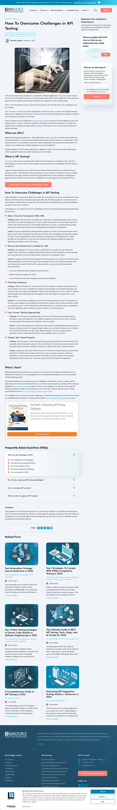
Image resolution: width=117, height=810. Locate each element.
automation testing (20, 386)
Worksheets (9, 780)
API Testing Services (48, 759)
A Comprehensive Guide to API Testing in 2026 (19, 693)
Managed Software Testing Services (53, 774)
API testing (9, 161)
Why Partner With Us (57, 10)
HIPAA (61, 579)
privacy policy (101, 91)
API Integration (60, 701)
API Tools (17, 698)
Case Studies (9, 759)
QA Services (33, 10)
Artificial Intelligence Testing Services (54, 762)
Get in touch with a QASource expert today (37, 391)
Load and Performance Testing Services (54, 771)
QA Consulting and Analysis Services (53, 783)
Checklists (8, 762)
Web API (58, 639)
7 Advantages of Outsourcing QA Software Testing (28, 185)
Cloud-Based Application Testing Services (55, 768)
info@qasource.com (88, 765)
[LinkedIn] (79, 785)
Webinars (8, 777)
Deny (102, 801)
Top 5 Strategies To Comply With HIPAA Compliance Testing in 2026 (60, 571)
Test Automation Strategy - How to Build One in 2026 (19, 569)
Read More (41, 744)
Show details (26, 806)
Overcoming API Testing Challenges (58, 398)
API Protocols (66, 639)
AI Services (43, 10)
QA (12, 641)
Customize (101, 796)
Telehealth (67, 579)
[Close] (99, 2)
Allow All (102, 791)
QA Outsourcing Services (50, 786)
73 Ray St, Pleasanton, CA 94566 (92, 759)
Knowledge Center (72, 10)
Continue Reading (11, 595)
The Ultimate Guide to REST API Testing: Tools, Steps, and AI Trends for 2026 (61, 632)
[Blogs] (86, 785)
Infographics (9, 768)
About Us (84, 10)
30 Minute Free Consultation (93, 773)
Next (105, 54)
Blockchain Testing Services (51, 765)
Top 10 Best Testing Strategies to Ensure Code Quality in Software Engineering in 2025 (21, 632)
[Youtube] (82, 785)
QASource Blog (10, 19)
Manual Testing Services (49, 777)
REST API (75, 639)
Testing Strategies (20, 641)
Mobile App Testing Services (51, 780)
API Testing (31, 34)
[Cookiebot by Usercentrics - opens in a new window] (11, 806)
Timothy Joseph (16, 40)
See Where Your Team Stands (85, 2)
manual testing (38, 121)
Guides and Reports (11, 765)
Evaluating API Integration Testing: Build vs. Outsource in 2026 (62, 694)
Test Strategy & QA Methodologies (16, 34)
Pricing (106, 10)
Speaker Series (10, 774)
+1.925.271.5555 (87, 762)
